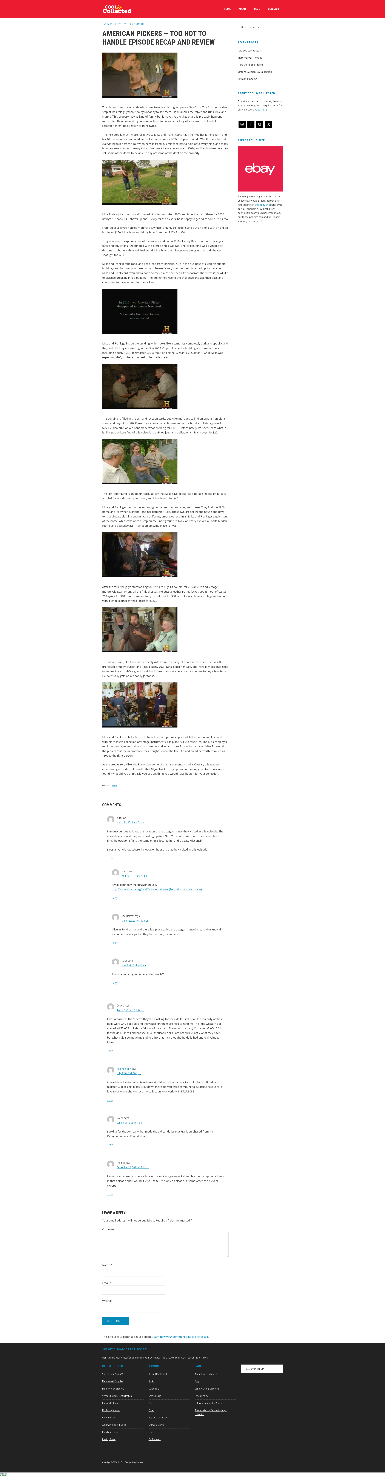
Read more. (261, 109)
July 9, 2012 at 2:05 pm (129, 1073)
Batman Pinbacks (247, 79)
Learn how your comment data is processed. (180, 1336)
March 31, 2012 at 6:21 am (130, 822)
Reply (110, 858)
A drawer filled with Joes (114, 1424)
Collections (154, 1388)
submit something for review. (194, 1357)
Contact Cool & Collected (207, 1388)
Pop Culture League (158, 1417)
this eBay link (262, 204)
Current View (108, 1417)
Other (114, 785)
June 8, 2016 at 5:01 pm (129, 1122)
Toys (151, 1432)
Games (152, 1403)
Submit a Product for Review (208, 1403)
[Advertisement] (260, 251)
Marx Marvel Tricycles (250, 57)
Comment (109, 1229)
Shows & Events (156, 1424)
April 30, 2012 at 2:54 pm (135, 875)
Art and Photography (159, 1374)
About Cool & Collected (206, 1374)
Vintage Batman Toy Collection (255, 71)
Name (107, 1265)
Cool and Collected (124, 9)
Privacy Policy (201, 1395)
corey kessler (124, 1068)
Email (107, 1283)
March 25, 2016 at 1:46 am (135, 920)
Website (107, 1301)
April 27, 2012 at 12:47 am (130, 1010)
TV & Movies (155, 1439)
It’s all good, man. (110, 1432)
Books (151, 1381)
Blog (197, 1381)
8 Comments (137, 24)
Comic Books (155, 1395)
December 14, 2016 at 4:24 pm (133, 1167)
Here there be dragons (250, 64)
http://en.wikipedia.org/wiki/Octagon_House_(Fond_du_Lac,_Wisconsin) (157, 889)
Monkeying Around (111, 1410)
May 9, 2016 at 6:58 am (134, 965)
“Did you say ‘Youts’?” (250, 50)
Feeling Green (109, 1439)
